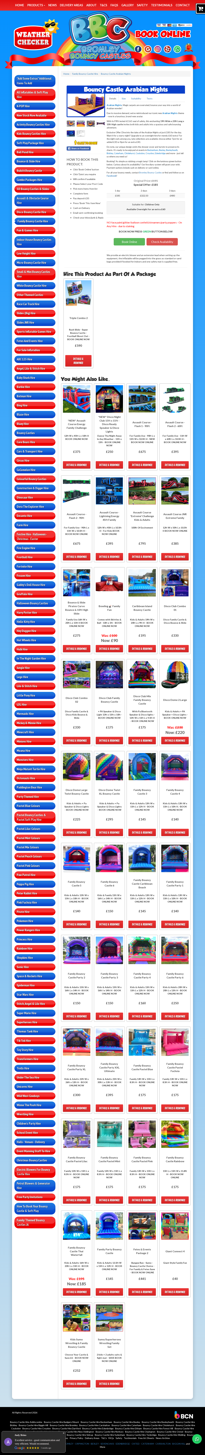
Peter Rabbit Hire (27, 893)
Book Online (129, 242)
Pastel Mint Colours (28, 838)
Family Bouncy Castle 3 (142, 791)
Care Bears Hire (26, 442)
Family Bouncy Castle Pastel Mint (109, 1159)
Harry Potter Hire (27, 612)
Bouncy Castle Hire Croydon (36, 1428)
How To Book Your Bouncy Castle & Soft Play (32, 1208)
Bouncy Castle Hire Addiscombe (26, 1422)
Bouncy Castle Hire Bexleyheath (158, 1422)
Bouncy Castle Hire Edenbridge (98, 1428)
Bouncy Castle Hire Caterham (126, 1425)
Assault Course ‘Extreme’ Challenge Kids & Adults (142, 516)
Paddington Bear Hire (29, 787)
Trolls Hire (23, 1068)
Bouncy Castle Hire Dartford (66, 1428)
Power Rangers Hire (28, 930)
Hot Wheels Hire (26, 640)
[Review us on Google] (148, 49)
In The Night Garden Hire (31, 658)
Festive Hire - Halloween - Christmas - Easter (32, 536)
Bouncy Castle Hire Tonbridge (142, 1434)
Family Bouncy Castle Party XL (76, 1067)
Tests (149, 98)
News (52, 5)
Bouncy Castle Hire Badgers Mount (61, 1422)
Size (124, 98)
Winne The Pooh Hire (29, 1105)
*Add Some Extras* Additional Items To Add (34, 80)
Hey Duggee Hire (26, 631)
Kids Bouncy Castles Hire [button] (31, 134)
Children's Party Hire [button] (29, 1123)
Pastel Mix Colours (28, 847)
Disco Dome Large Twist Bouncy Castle (76, 791)
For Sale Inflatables (28, 350)
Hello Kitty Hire (26, 622)
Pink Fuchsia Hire (27, 902)
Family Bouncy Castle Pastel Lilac (76, 1159)
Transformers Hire (27, 1059)
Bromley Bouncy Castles (150, 172)
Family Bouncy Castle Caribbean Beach (142, 883)
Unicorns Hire (25, 1087)
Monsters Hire (25, 760)
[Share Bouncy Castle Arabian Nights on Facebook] (86, 148)
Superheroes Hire (27, 1022)
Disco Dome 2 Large (175, 699)
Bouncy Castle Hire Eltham (128, 1428)
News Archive (163, 1438)
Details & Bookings (78, 361)
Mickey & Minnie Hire (29, 723)
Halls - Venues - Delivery (31, 1142)
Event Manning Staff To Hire (33, 1151)
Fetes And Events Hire (30, 341)
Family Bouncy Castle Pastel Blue (142, 1067)
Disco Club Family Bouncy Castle (109, 699)
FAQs (114, 5)
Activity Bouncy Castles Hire (33, 124)
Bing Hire (22, 405)
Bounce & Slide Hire (28, 161)
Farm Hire (22, 525)
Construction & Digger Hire (33, 488)
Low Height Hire (26, 253)
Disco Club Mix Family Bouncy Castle (142, 700)
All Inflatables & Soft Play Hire (32, 94)
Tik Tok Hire (24, 1041)
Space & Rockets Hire (29, 976)
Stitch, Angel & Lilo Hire (31, 1004)
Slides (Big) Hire (26, 313)
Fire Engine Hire (26, 548)
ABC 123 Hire (24, 359)
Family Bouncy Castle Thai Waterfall (76, 1251)
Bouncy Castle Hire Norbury (109, 1431)
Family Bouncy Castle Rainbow (175, 1159)
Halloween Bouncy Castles (32, 603)
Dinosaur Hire (25, 497)
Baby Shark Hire (26, 378)
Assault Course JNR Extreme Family (175, 516)
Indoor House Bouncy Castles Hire (34, 242)
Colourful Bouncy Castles (31, 479)
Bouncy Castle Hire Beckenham (96, 1422)
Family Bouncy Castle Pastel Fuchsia (175, 1067)
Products (35, 5)
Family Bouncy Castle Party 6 (175, 975)
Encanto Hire (24, 516)
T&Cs (103, 5)
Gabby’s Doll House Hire (31, 585)
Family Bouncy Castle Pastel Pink (142, 1159)
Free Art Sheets (146, 1438)
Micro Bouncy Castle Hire (31, 263)
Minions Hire (24, 741)
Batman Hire (24, 396)
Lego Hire (22, 677)
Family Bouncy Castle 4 (175, 791)
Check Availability (162, 242)
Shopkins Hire (25, 958)
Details (112, 98)
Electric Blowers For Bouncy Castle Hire (33, 1171)
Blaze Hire (23, 414)
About (91, 5)
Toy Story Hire (25, 1050)
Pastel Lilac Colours (28, 829)
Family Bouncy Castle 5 (76, 883)
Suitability (136, 98)
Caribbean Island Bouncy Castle (142, 608)
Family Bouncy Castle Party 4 (142, 975)
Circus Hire (23, 460)
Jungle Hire (23, 668)
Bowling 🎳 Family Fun (109, 608)
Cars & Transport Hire (29, 451)
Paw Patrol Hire (26, 875)
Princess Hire (24, 939)
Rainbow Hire (24, 948)
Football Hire (25, 557)
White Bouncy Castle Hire (31, 285)
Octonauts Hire (26, 778)
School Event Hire (27, 1133)
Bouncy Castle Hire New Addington (76, 1431)
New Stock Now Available (31, 115)
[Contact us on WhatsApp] (197, 1439)
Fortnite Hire (24, 566)
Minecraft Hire (25, 732)
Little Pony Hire (26, 695)
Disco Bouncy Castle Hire (31, 212)
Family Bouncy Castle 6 (109, 883)
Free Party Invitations (30, 1197)
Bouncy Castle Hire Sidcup (80, 1434)
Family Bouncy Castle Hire (33, 221)
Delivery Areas (71, 5)
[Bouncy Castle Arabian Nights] (85, 105)
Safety (142, 5)
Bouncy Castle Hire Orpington (140, 1431)
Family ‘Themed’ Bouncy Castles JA (31, 1222)
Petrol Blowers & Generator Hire (33, 1185)
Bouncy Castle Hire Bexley (127, 1422)
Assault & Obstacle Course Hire (33, 200)
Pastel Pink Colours (28, 866)
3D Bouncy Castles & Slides (33, 189)
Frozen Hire (24, 576)
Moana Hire (23, 751)
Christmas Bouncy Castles (32, 1160)
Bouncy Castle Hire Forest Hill (158, 1428)
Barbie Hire (23, 387)
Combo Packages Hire (29, 180)
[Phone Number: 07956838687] (163, 34)
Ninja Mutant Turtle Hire (31, 769)
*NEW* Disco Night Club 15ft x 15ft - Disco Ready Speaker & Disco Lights (109, 424)
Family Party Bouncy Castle (109, 1251)
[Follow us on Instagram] (157, 49)
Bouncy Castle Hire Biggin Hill (33, 1425)
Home (19, 5)
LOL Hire (22, 704)
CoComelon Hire (26, 470)
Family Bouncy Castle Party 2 (76, 975)
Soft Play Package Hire (30, 143)
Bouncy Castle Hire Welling (171, 1434)
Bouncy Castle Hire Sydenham (110, 1434)
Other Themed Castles (30, 295)
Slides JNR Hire (25, 322)
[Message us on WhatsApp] (177, 49)
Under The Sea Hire (28, 1077)
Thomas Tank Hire (27, 1031)
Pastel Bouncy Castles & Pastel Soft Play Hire (31, 817)
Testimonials (161, 5)
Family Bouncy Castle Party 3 (109, 975)
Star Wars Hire (25, 995)
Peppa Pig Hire (25, 884)
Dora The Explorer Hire (30, 507)
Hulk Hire (22, 649)
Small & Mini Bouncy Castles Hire (33, 274)
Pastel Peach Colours (29, 856)
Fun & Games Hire (27, 230)
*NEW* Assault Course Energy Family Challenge (77, 424)
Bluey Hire (23, 424)
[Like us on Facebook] (138, 49)
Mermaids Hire (25, 714)
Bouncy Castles (26, 433)
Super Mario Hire (26, 1013)
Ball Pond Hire (25, 152)
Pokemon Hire (25, 921)
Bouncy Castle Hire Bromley (64, 1425)
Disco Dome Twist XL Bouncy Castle (109, 791)
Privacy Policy (76, 1438)
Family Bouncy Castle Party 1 (175, 883)
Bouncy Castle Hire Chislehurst (158, 1425)
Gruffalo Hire (25, 594)
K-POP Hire (23, 106)
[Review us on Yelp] (167, 49)
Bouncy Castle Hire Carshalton (94, 1425)
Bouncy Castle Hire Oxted (170, 1431)
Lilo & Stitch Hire (27, 686)
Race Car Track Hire (28, 304)
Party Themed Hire (28, 797)
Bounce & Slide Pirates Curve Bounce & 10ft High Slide (76, 608)
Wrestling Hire (25, 1114)
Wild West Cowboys (28, 1096)
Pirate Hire (23, 912)
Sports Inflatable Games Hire (34, 332)
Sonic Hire (23, 967)
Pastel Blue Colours (28, 806)
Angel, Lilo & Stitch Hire (31, 368)
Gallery (127, 5)
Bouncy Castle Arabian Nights (116, 73)
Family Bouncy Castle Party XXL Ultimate (109, 1067)
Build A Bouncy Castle (29, 171)
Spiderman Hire (26, 985)
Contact (183, 5)
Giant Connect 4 (174, 1251)
